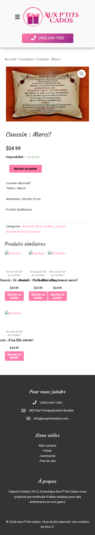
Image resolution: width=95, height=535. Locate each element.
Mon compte (47, 445)
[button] (47, 38)
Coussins (26, 59)
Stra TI (49, 527)
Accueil (10, 59)
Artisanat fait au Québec (38, 226)
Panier (47, 450)
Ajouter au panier (25, 168)
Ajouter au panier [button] (14, 296)
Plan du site (48, 461)
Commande (47, 456)
